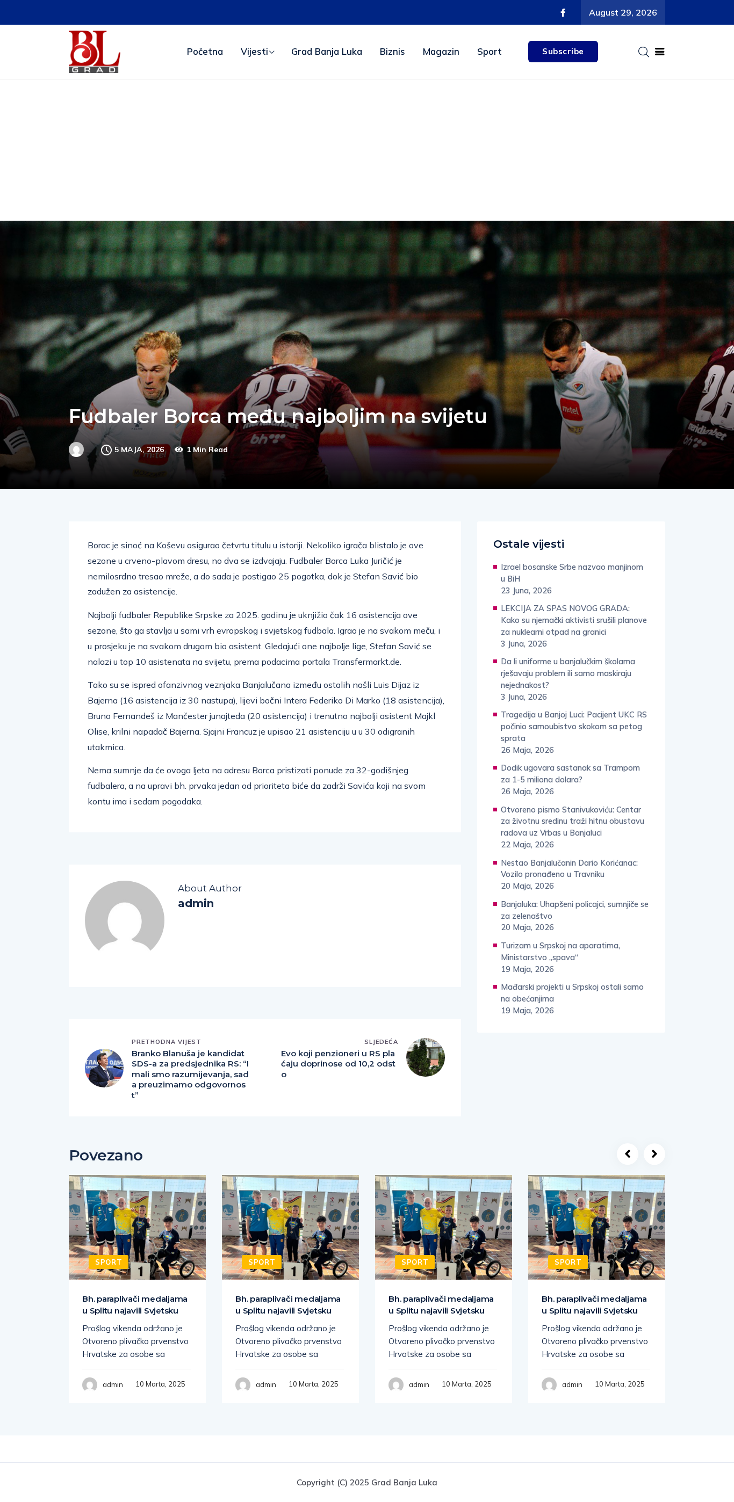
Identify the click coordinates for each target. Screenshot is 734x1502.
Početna (205, 51)
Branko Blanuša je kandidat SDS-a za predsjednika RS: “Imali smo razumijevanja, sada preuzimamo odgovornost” (190, 1074)
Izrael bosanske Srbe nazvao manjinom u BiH (572, 573)
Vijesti (254, 51)
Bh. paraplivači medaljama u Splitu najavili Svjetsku (135, 1305)
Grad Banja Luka (326, 51)
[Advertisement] (367, 160)
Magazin (441, 51)
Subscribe (563, 51)
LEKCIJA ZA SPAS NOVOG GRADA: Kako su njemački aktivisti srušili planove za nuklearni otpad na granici (574, 620)
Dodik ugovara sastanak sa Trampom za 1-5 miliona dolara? (570, 774)
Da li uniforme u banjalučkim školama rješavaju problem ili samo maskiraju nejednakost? (568, 673)
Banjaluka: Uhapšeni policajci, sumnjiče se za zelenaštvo (575, 910)
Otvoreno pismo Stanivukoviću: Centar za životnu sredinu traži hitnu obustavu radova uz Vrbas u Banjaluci (572, 821)
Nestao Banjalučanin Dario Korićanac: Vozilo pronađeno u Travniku (569, 869)
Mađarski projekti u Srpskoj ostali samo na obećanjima (572, 993)
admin (113, 1384)
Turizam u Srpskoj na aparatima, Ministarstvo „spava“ (560, 951)
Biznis (392, 51)
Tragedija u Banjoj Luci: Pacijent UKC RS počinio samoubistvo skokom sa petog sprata (574, 726)
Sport (489, 51)
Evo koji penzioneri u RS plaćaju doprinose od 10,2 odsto (338, 1063)
